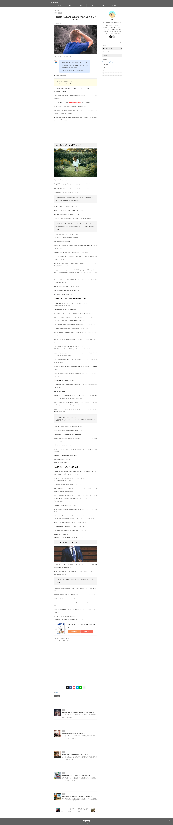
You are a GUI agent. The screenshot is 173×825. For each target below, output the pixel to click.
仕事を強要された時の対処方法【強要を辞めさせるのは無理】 (77, 796)
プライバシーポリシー (107, 70)
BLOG (92, 5)
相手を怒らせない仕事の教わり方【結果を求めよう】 (75, 733)
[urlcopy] (84, 687)
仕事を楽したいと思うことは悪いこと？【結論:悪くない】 (76, 775)
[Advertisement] (75, 132)
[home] (113, 36)
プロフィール (105, 74)
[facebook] (70, 687)
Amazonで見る (74, 631)
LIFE (70, 5)
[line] (80, 687)
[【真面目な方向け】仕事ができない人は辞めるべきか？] (77, 687)
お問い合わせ (113, 5)
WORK (81, 5)
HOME (59, 5)
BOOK (103, 5)
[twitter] (67, 687)
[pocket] (74, 687)
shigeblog (54, 2)
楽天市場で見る (86, 631)
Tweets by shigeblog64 (108, 62)
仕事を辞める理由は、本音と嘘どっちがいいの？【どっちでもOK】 (78, 712)
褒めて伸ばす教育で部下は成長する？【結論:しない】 (75, 754)
